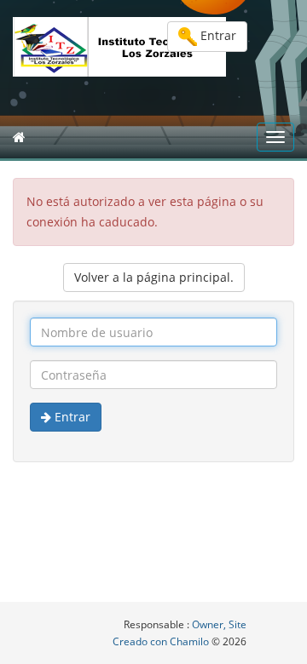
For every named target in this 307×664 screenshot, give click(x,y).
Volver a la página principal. (154, 277)
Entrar (216, 35)
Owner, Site (219, 624)
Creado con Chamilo (162, 641)
